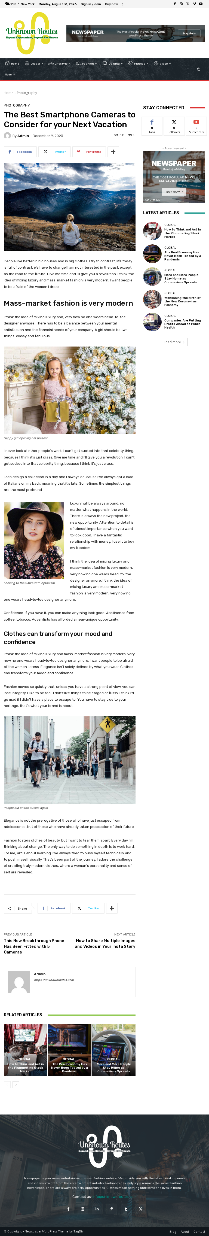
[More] (113, 151)
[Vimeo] (194, 4)
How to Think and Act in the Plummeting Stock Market (25, 1067)
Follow (174, 121)
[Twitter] (188, 4)
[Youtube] (201, 4)
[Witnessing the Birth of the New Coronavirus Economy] (152, 299)
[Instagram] (181, 4)
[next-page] (16, 1084)
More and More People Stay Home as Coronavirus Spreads (114, 1067)
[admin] (8, 135)
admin (23, 136)
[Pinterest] (111, 1209)
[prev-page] (7, 1084)
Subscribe (196, 121)
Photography (27, 92)
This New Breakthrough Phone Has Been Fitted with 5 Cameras (34, 946)
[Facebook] (174, 4)
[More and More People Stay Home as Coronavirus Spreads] (114, 1050)
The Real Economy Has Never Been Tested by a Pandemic (69, 1067)
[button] (198, 69)
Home (8, 92)
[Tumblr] (126, 1209)
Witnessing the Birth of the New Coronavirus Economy (182, 301)
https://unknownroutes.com (54, 980)
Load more (172, 342)
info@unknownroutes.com (115, 1197)
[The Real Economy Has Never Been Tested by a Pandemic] (69, 1050)
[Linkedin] (97, 1209)
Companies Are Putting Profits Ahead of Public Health (182, 324)
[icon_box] (114, 5)
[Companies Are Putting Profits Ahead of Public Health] (152, 322)
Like (152, 121)
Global (25, 1059)
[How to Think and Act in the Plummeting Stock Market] (25, 1050)
